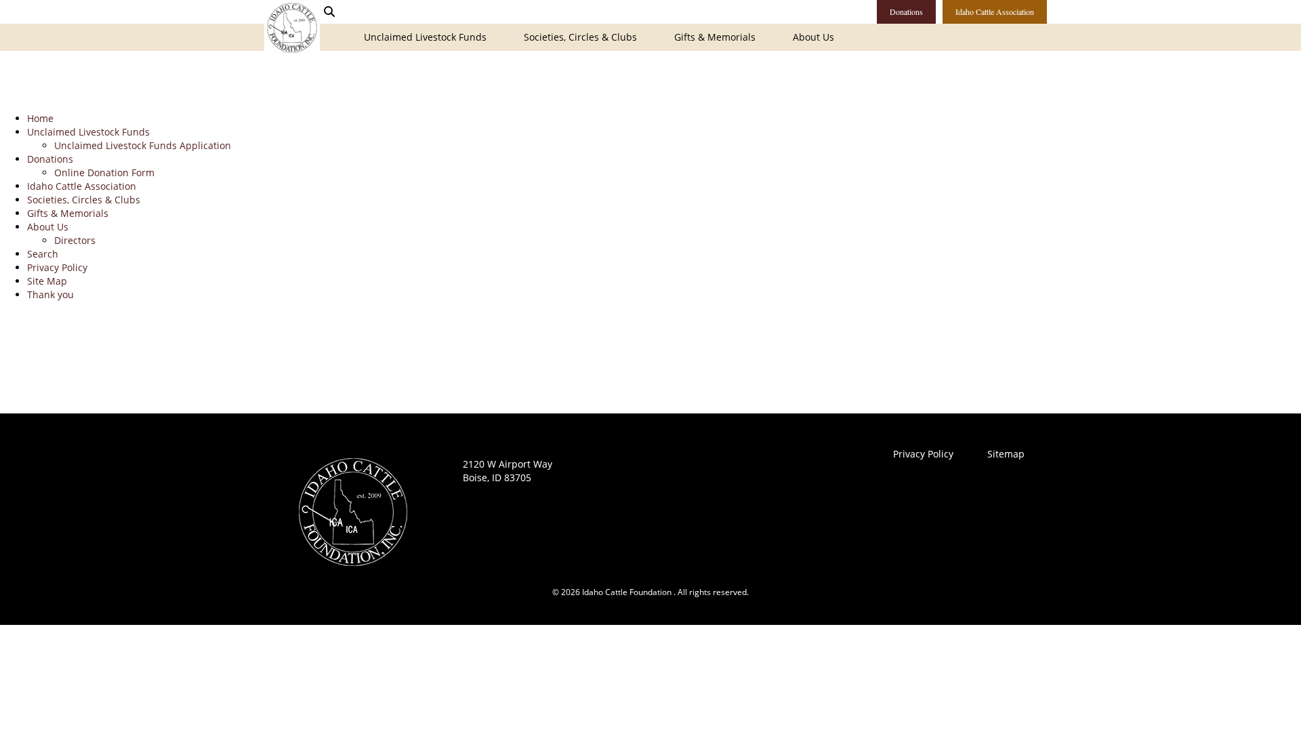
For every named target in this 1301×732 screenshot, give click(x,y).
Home (40, 118)
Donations (906, 11)
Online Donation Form (104, 172)
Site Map (47, 280)
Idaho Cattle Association (994, 11)
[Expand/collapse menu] (347, 31)
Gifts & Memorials (715, 36)
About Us (813, 36)
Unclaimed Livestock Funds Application (142, 145)
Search (42, 253)
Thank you (50, 294)
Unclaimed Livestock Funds (425, 36)
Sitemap (1006, 453)
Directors (75, 240)
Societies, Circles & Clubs (580, 36)
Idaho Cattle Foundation (292, 28)
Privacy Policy (57, 267)
